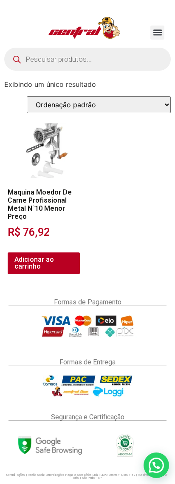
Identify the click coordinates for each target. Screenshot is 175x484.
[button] (157, 33)
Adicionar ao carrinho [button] (34, 262)
